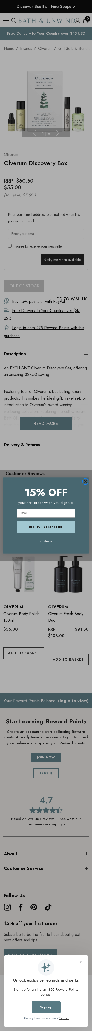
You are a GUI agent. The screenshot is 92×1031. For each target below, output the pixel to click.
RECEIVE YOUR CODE (46, 526)
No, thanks (46, 541)
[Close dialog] (85, 481)
